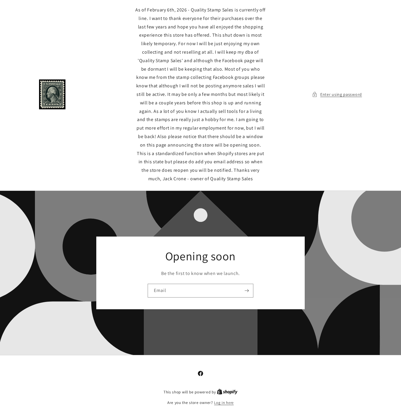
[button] (337, 94)
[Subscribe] (246, 291)
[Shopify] (227, 392)
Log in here (224, 402)
